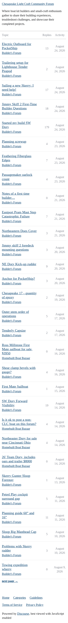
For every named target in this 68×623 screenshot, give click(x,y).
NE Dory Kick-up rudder (19, 264)
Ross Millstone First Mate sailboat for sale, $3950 (17, 349)
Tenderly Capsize (14, 330)
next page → (10, 581)
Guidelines (36, 597)
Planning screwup (14, 141)
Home (5, 597)
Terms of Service (12, 604)
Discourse (23, 613)
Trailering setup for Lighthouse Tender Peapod (15, 67)
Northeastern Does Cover (19, 231)
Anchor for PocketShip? (18, 278)
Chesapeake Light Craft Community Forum (28, 3)
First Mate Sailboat (15, 386)
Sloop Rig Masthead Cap (19, 532)
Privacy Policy (34, 604)
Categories (19, 597)
